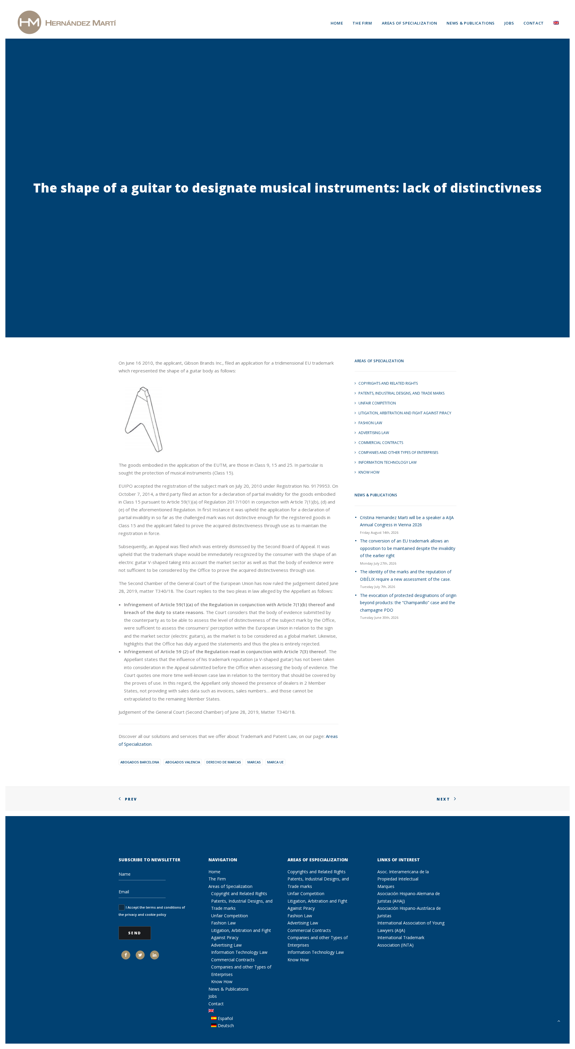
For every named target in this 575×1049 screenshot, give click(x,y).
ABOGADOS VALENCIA (182, 762)
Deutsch (225, 1025)
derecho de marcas (223, 762)
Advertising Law (373, 432)
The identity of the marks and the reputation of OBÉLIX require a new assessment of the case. (405, 575)
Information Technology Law (387, 462)
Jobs (509, 23)
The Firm (362, 23)
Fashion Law (370, 422)
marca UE (275, 762)
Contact (533, 23)
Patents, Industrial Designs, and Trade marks (401, 393)
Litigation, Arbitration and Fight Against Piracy (404, 413)
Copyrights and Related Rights (388, 383)
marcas (254, 762)
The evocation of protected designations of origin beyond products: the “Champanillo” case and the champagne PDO (408, 602)
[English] (554, 22)
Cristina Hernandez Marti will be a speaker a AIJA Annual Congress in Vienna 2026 (407, 521)
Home (337, 23)
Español (225, 1018)
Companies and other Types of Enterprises (398, 452)
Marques (385, 886)
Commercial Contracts (380, 442)
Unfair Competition (377, 403)
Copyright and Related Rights (239, 893)
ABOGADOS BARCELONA (139, 762)
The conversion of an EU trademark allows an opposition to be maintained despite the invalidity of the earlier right (407, 548)
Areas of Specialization (409, 23)
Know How (368, 472)
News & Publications (470, 23)
